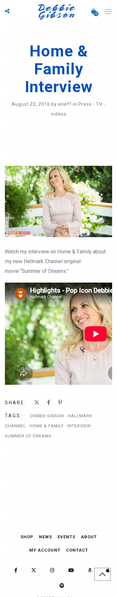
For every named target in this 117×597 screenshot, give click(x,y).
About (89, 536)
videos (58, 113)
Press (85, 104)
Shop (26, 536)
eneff (65, 104)
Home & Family (47, 425)
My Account (44, 550)
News (45, 536)
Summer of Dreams (28, 435)
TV (99, 104)
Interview (79, 425)
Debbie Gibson (47, 415)
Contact (77, 550)
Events (66, 536)
